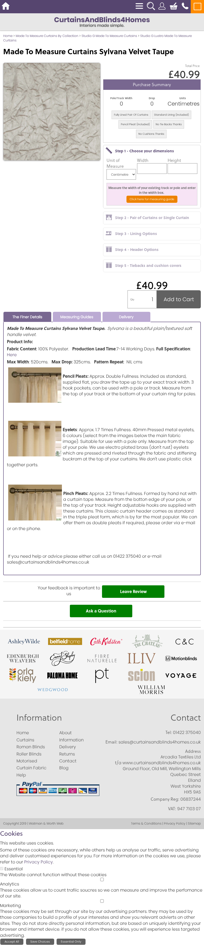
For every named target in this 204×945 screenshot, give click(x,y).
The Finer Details (27, 317)
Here (12, 355)
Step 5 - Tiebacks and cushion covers (148, 265)
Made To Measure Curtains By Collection (47, 35)
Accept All (12, 941)
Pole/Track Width (121, 98)
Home (7, 35)
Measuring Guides (76, 317)
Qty (132, 299)
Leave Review (133, 591)
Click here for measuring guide (152, 199)
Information (39, 717)
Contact (186, 717)
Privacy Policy (38, 862)
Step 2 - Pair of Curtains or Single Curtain (152, 217)
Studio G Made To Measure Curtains (109, 35)
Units (182, 98)
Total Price (192, 66)
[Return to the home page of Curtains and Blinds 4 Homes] (102, 22)
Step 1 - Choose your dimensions (144, 150)
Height (174, 160)
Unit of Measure (115, 163)
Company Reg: (165, 799)
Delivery (126, 317)
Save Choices (40, 941)
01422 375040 (187, 732)
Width (142, 160)
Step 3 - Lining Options (136, 233)
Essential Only (71, 941)
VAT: (172, 809)
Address (193, 751)
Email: (111, 742)
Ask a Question (101, 611)
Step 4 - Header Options (137, 249)
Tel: (168, 732)
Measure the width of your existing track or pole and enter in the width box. (152, 190)
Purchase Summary (152, 84)
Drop (152, 98)
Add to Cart (179, 299)
